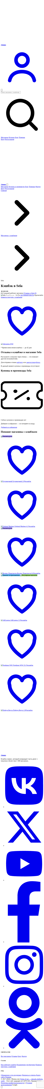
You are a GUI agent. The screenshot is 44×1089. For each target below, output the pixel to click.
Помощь (22, 137)
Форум (37, 187)
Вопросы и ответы (29, 1075)
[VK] (24, 807)
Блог (16, 137)
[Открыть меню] (2, 90)
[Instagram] (24, 986)
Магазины (4, 137)
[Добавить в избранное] (22, 340)
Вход (2, 139)
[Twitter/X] (24, 846)
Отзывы (14, 1056)
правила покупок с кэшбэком (11, 297)
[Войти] (22, 88)
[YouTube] (24, 880)
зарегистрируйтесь (33, 362)
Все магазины (6, 1056)
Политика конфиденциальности (12, 1083)
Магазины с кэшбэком (9, 235)
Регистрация (9, 139)
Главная (4, 190)
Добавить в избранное (9, 427)
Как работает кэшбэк (8, 1065)
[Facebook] (24, 942)
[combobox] (22, 114)
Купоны (12, 137)
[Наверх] (2, 1087)
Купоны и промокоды (17, 187)
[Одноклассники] (24, 1048)
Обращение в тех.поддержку (11, 1075)
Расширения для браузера (26, 1065)
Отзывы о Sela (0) (30, 293)
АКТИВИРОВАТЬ (27, 295)
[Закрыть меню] (7, 184)
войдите (20, 362)
